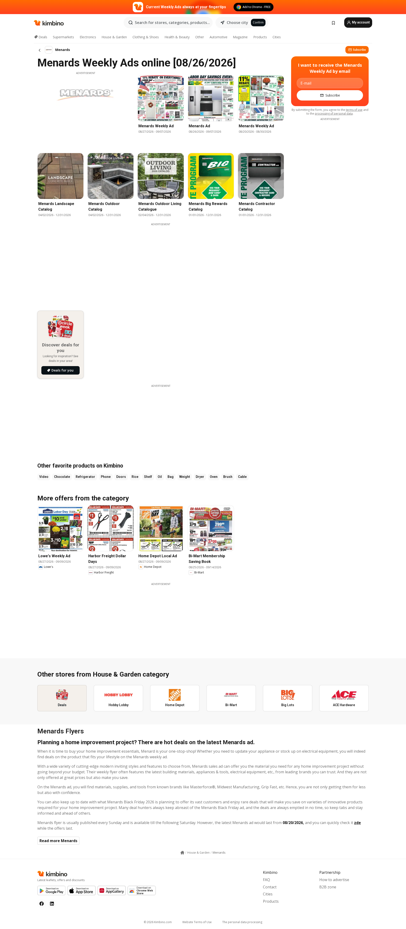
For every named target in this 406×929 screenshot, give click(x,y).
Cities (277, 37)
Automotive (218, 37)
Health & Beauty (177, 37)
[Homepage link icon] (182, 853)
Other (199, 37)
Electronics (88, 37)
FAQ (266, 879)
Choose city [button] (237, 22)
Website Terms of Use (197, 922)
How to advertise (334, 879)
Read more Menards (58, 840)
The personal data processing (242, 922)
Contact (270, 887)
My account (360, 22)
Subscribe (359, 50)
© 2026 (158, 922)
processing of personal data (334, 114)
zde (357, 822)
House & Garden (114, 37)
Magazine (240, 37)
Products (260, 37)
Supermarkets (63, 37)
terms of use (354, 110)
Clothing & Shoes (146, 37)
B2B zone (327, 887)
